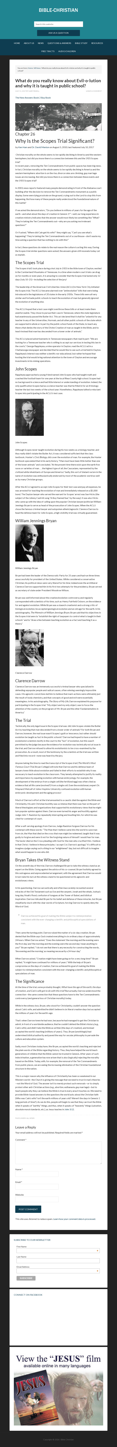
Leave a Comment (94, 91)
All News (30, 1118)
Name (19, 1169)
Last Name (21, 1257)
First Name (57, 1246)
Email (18, 1182)
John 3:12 (69, 1109)
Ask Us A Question (58, 33)
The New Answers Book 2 (28, 97)
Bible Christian (58, 10)
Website (19, 1194)
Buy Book (46, 97)
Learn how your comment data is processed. (74, 1219)
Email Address (57, 1267)
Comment (20, 1139)
